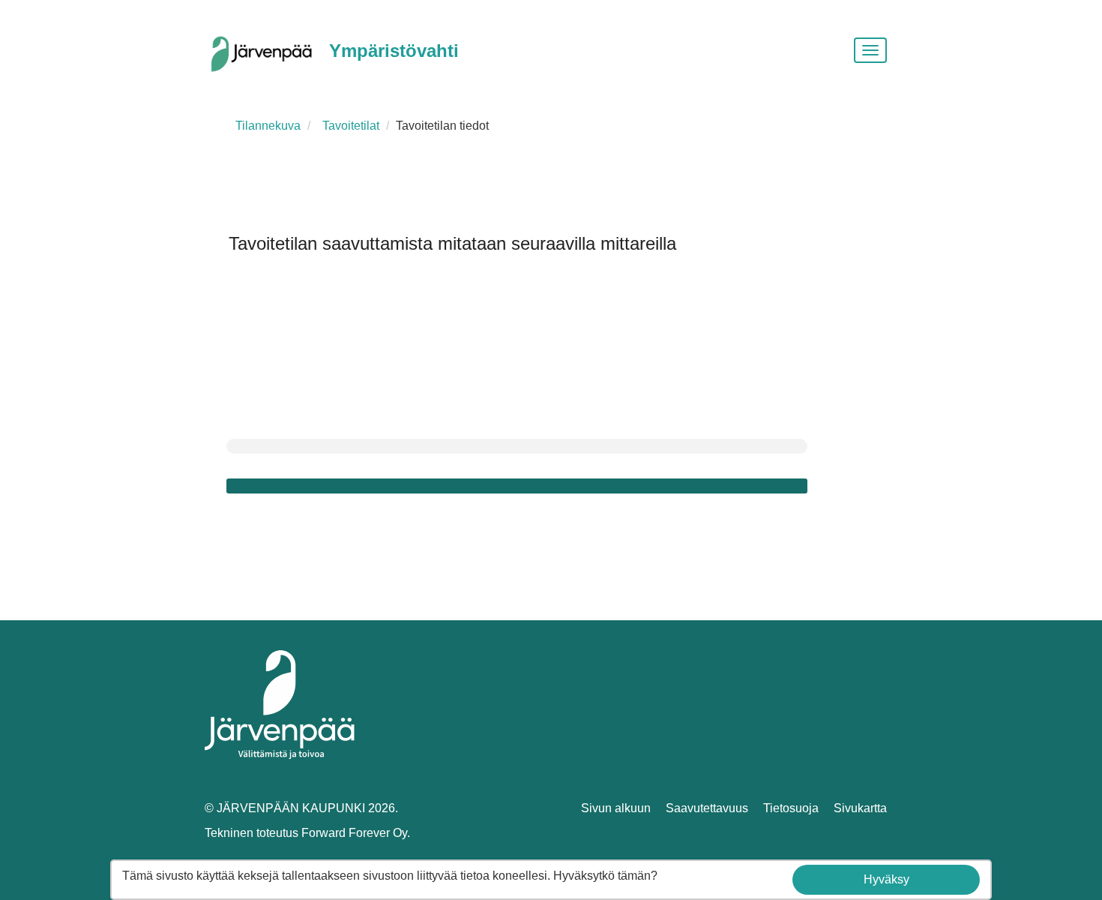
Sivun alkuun (616, 808)
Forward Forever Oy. (355, 832)
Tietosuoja (791, 808)
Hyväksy (886, 879)
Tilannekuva (268, 125)
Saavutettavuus (707, 808)
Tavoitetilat (350, 125)
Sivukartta (860, 808)
